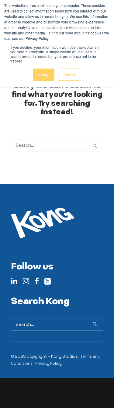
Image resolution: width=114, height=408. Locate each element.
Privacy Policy (48, 363)
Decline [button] (69, 74)
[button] (95, 146)
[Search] (57, 145)
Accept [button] (43, 74)
